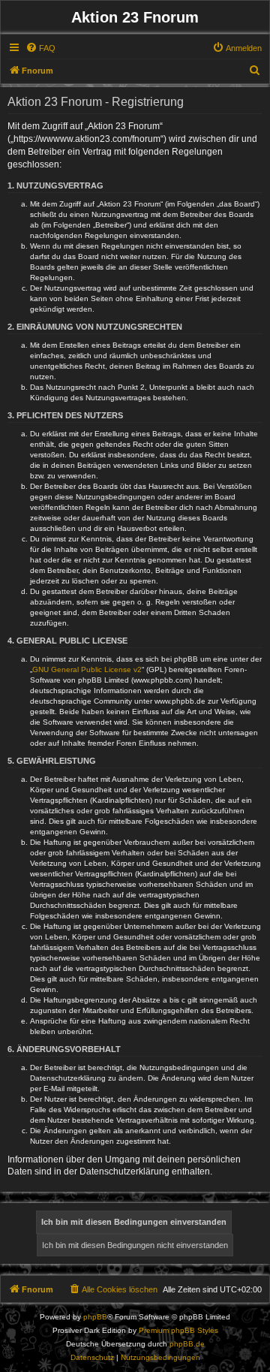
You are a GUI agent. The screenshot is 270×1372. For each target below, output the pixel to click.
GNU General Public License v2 (87, 669)
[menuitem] (41, 48)
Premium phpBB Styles (178, 1330)
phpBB (95, 1317)
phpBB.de (187, 1344)
